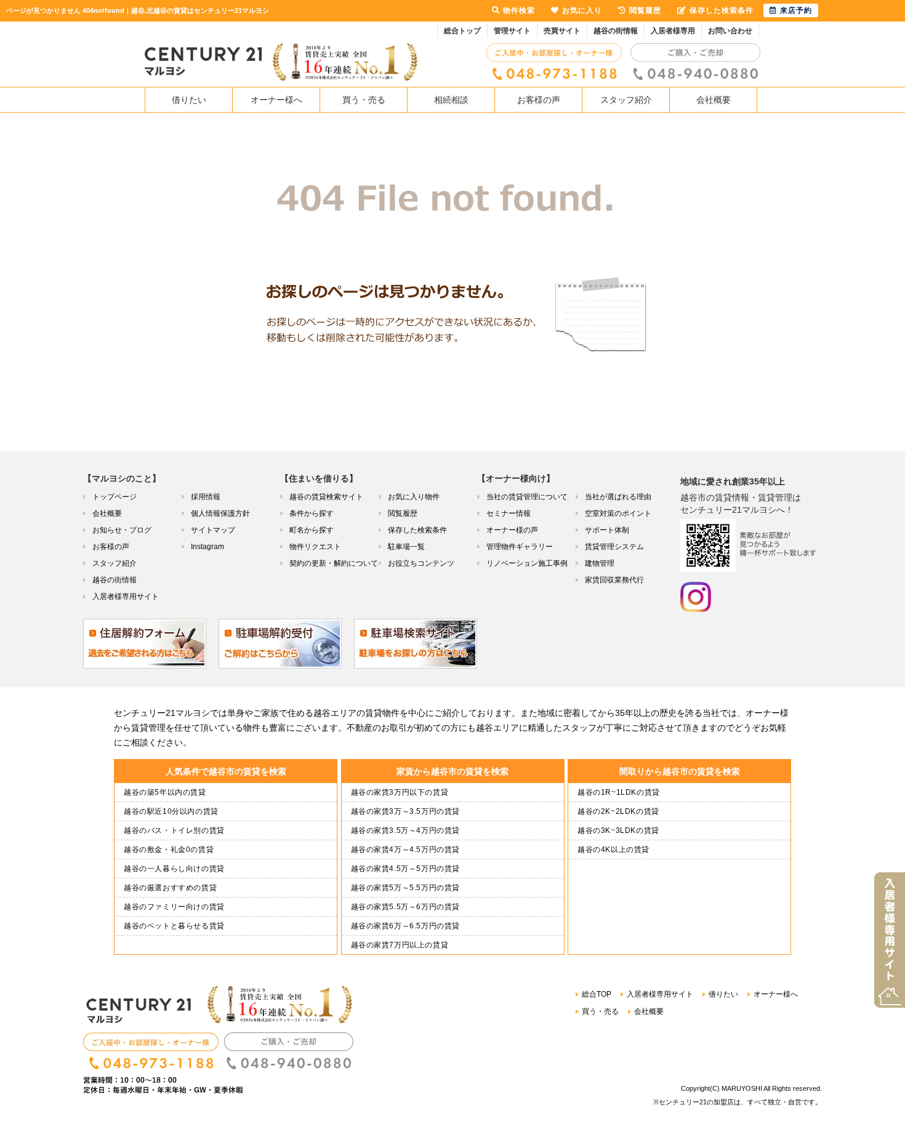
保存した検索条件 (417, 530)
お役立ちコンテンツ (421, 563)
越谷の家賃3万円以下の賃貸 (400, 792)
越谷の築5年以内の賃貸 (165, 792)
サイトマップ (213, 530)
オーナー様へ (276, 100)
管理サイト (512, 30)
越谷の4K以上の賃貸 (613, 849)
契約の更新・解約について (333, 563)
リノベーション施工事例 (527, 563)
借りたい (189, 100)
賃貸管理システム (614, 546)
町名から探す (311, 530)
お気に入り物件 (414, 496)
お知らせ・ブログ (121, 530)
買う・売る (363, 100)
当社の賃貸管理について (527, 496)
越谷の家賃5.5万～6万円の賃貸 (406, 906)
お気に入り (582, 10)
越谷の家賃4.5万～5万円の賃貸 (406, 868)
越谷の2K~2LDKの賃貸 (618, 811)
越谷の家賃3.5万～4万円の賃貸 (406, 830)
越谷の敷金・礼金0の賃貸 (169, 849)
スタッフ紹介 (626, 100)
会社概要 (713, 100)
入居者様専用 (673, 30)
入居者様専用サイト (125, 596)
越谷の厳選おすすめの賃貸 (170, 887)
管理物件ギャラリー (519, 546)
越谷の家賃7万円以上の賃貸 (400, 945)
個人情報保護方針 (220, 513)
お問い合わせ (730, 30)
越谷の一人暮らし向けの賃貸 (174, 868)
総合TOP (596, 994)
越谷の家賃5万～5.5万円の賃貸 (406, 887)
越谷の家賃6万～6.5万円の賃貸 (406, 926)
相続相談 (451, 100)
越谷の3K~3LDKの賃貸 (618, 830)
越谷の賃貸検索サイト (326, 496)
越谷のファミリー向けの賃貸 (174, 906)
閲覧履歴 (402, 513)
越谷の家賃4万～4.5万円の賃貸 (406, 849)
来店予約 (796, 10)
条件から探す (311, 513)
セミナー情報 (508, 513)
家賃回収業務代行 (614, 580)
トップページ (114, 496)
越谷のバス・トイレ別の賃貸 (174, 830)
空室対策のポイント (618, 513)
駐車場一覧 (406, 546)
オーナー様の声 (512, 530)
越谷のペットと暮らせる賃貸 (174, 926)
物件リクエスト (315, 546)
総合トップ (462, 30)
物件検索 (519, 10)
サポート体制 (607, 530)
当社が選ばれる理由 (618, 496)
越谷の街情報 (615, 30)
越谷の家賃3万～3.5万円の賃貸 (406, 811)
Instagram (207, 546)
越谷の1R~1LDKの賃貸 (618, 792)
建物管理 (599, 563)
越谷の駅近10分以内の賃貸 (171, 811)
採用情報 (205, 496)
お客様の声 (538, 100)
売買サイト (562, 30)
